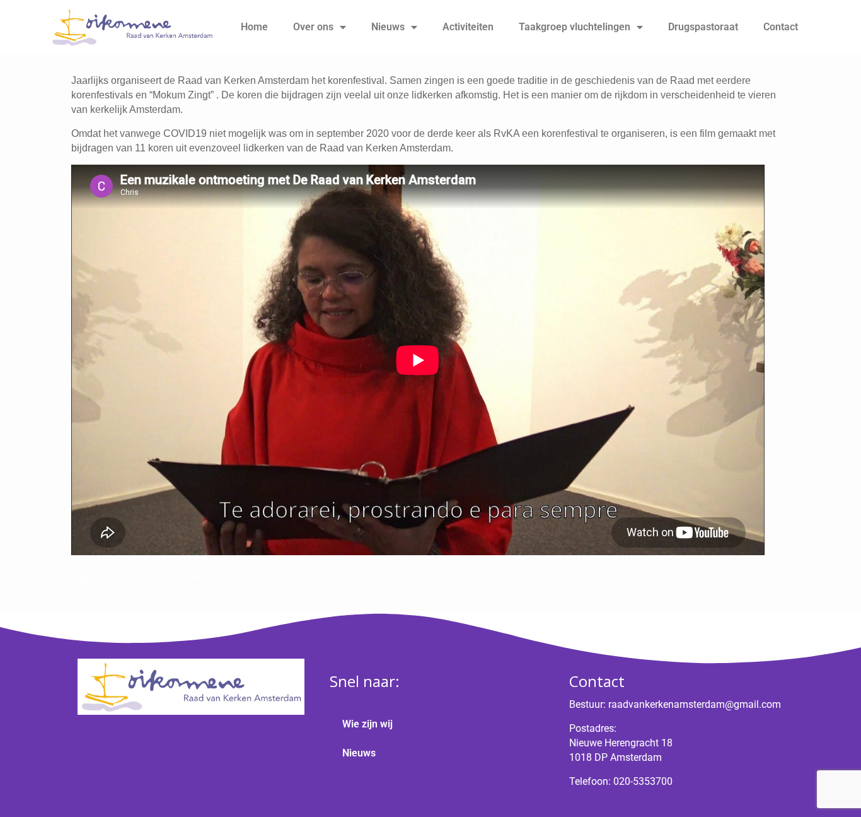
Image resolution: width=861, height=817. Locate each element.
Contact (780, 27)
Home (254, 27)
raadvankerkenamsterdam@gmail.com (694, 704)
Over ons (313, 27)
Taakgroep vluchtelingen (574, 27)
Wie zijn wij (367, 724)
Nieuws (388, 27)
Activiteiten (468, 27)
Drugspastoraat (703, 27)
